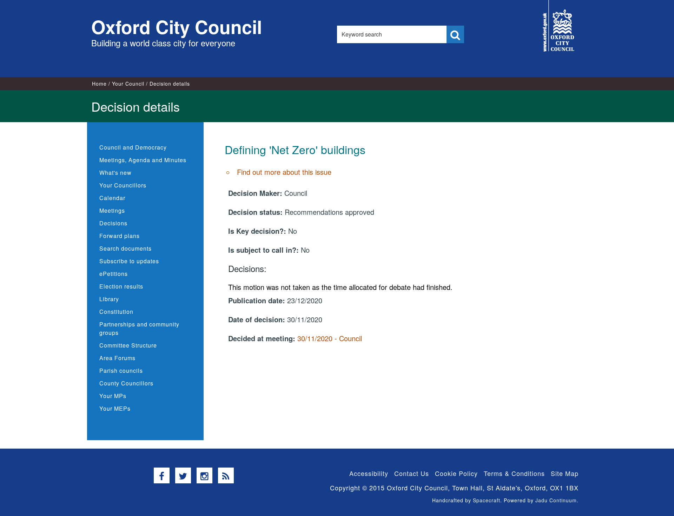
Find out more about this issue (284, 172)
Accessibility (368, 473)
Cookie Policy (456, 473)
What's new (115, 172)
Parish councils (121, 370)
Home (99, 83)
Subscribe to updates (129, 261)
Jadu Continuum (556, 500)
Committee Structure (128, 345)
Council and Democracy (133, 147)
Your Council (128, 83)
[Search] (455, 34)
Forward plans (119, 236)
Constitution (116, 311)
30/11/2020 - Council (329, 338)
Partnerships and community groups (139, 328)
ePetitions (113, 274)
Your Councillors (122, 185)
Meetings (112, 210)
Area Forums (117, 358)
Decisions (113, 223)
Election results (121, 286)
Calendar (112, 198)
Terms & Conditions (514, 473)
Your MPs (112, 396)
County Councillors (126, 383)
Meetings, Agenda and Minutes (142, 160)
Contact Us (411, 473)
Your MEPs (115, 408)
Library (109, 299)
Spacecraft (486, 500)
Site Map (565, 473)
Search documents (125, 248)
